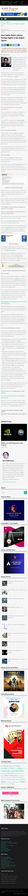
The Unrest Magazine (5, 857)
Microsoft (9, 775)
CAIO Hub (21, 2)
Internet (10, 773)
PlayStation (21, 777)
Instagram (3, 773)
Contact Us (3, 867)
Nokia (11, 777)
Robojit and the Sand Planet (7, 845)
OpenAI (17, 777)
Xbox (8, 783)
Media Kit (15, 2)
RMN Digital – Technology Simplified (9, 843)
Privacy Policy (10, 4)
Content (15, 768)
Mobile (15, 775)
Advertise (10, 2)
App (10, 766)
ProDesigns (24, 893)
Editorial (15, 30)
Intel (6, 773)
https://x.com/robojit (24, 4)
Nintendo (8, 777)
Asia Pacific (3, 30)
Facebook (5, 770)
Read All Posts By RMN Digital (9, 482)
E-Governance (10, 30)
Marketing (3, 775)
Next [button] (26, 436)
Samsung (11, 779)
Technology (15, 782)
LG (23, 773)
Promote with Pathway (6, 861)
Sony (11, 782)
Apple (13, 766)
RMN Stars (3, 847)
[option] (14, 436)
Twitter (23, 781)
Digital (20, 768)
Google (12, 771)
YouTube (11, 784)
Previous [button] (1, 436)
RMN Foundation (5, 851)
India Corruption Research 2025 (8, 866)
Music (18, 775)
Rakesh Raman (6, 54)
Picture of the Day (5, 863)
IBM (17, 771)
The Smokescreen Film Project (8, 862)
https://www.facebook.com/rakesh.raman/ (21, 4)
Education (24, 768)
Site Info (22, 1)
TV (18, 782)
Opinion (23, 30)
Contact (3, 4)
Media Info (4, 2)
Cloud (11, 768)
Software (8, 782)
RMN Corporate (4, 848)
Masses (19, 30)
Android (5, 766)
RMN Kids (3, 844)
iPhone (19, 773)
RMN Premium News (5, 849)
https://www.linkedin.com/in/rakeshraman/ (26, 4)
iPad (16, 773)
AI (1, 766)
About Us (17, 1)
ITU (21, 773)
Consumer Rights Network (7, 858)
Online (13, 777)
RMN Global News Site (6, 841)
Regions (3, 32)
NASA (5, 777)
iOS (14, 773)
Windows (5, 783)
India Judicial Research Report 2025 (8, 865)
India (21, 770)
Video (2, 783)
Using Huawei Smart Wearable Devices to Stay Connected (14, 414)
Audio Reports (4, 860)
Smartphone (17, 779)
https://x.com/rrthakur (22, 4)
